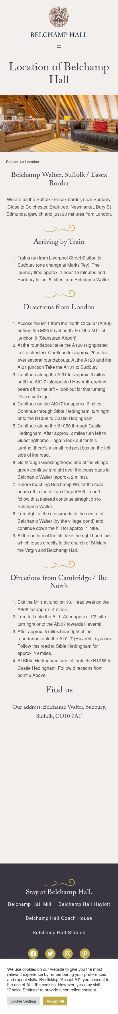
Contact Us (15, 161)
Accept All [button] (55, 1001)
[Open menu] (59, 46)
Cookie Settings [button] (24, 1001)
